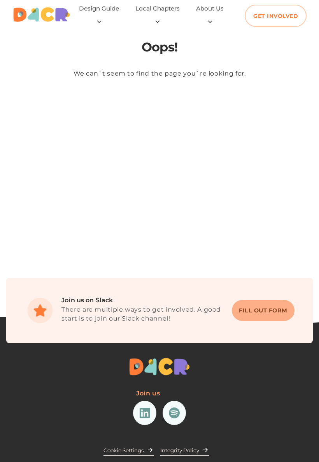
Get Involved (275, 15)
